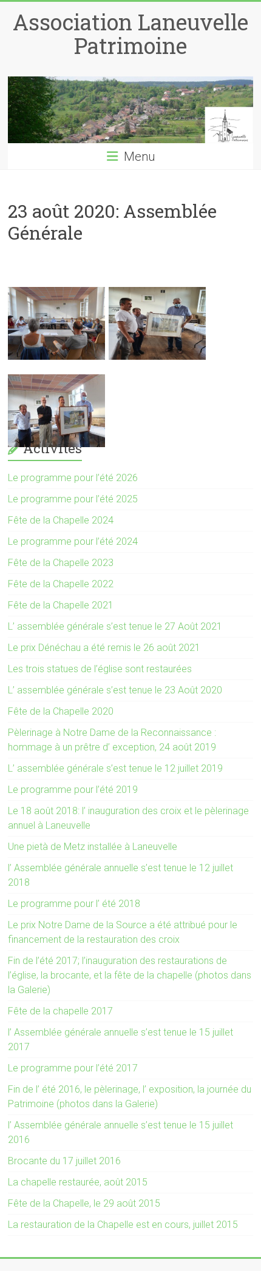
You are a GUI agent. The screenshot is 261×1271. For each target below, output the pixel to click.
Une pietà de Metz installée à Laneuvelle (92, 846)
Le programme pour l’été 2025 (73, 499)
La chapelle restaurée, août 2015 (77, 1182)
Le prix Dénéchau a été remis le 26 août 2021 (104, 647)
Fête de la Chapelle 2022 (61, 584)
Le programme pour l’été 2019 (73, 789)
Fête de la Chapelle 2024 (61, 520)
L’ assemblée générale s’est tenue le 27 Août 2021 (115, 626)
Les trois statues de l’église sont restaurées (100, 669)
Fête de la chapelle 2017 (60, 1011)
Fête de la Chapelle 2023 (61, 562)
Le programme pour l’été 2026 (73, 478)
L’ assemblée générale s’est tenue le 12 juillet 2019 (115, 768)
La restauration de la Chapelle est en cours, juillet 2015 (123, 1224)
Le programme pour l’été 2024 (73, 541)
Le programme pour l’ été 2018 (74, 903)
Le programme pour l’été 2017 (73, 1068)
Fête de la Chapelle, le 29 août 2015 (84, 1203)
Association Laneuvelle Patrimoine (130, 33)
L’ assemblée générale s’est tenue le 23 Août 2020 (115, 690)
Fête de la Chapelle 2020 (61, 711)
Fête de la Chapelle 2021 (61, 605)
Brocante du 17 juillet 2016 (64, 1161)
